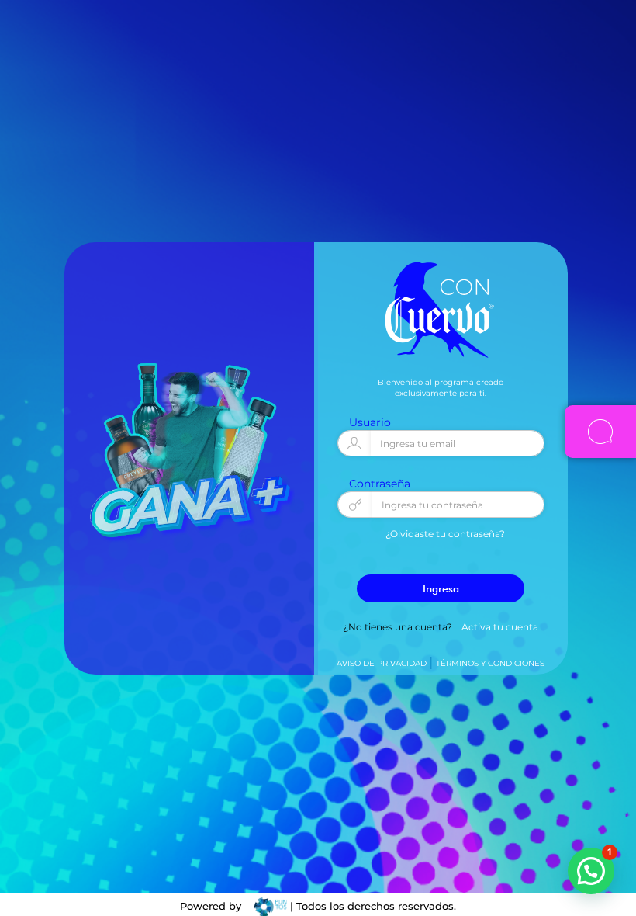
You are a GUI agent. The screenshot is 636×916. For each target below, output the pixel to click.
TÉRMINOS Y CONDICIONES (490, 663)
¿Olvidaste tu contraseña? (445, 534)
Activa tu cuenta (499, 627)
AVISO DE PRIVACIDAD (382, 663)
